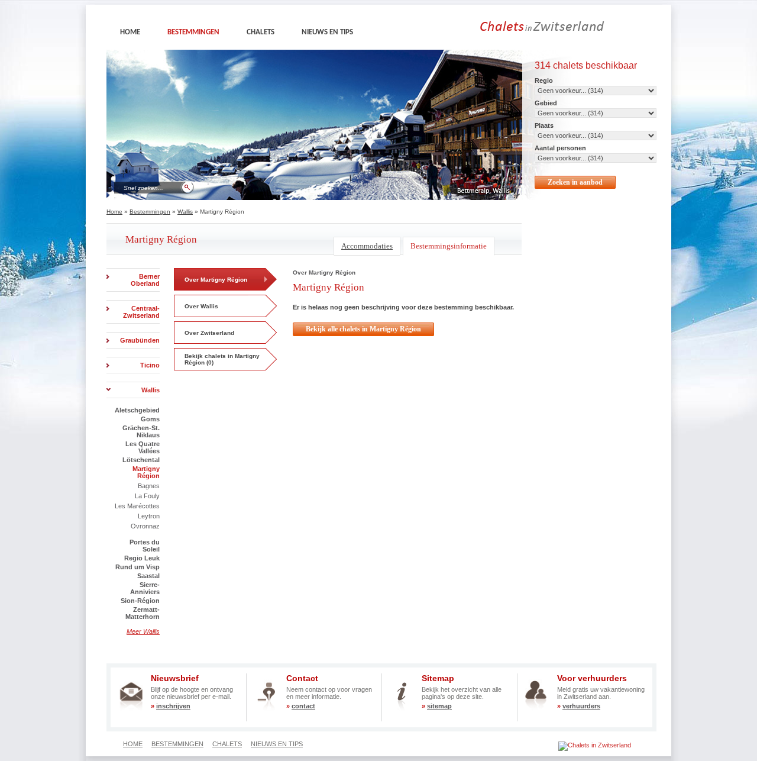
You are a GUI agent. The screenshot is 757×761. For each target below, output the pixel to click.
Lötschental (141, 459)
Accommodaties (367, 245)
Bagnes (149, 485)
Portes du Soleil (145, 545)
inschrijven (173, 706)
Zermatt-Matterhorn (142, 613)
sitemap (439, 706)
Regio (544, 80)
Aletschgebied (137, 410)
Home (114, 211)
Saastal (148, 575)
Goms (150, 419)
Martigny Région (146, 472)
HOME (130, 32)
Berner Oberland (145, 280)
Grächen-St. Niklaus (141, 431)
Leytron (149, 516)
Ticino (150, 365)
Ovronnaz (145, 526)
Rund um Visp (137, 566)
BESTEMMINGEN (193, 32)
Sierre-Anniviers (145, 588)
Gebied (546, 103)
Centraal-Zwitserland (141, 312)
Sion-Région (140, 600)
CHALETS (260, 32)
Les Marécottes (137, 506)
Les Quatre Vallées (142, 447)
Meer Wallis (143, 631)
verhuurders (581, 706)
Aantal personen (560, 147)
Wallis (185, 211)
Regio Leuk (142, 558)
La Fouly (147, 495)
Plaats (544, 125)
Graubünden (140, 340)
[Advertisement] (362, 371)
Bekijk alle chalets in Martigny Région (363, 329)
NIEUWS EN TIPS (327, 32)
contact (303, 706)
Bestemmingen (150, 211)
